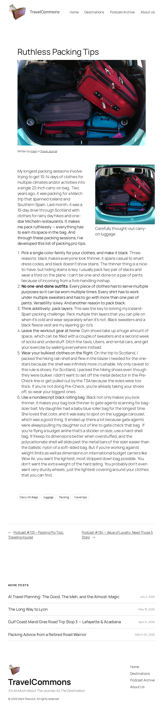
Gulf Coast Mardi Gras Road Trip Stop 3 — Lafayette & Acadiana (64, 622)
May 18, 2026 (147, 609)
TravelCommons (39, 681)
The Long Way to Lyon (28, 609)
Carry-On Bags (29, 497)
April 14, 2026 (146, 622)
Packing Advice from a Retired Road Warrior (47, 634)
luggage (48, 497)
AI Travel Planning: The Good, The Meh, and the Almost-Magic (63, 597)
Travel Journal (48, 151)
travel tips (80, 497)
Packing (64, 497)
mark (34, 151)
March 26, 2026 (145, 634)
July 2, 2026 (147, 597)
